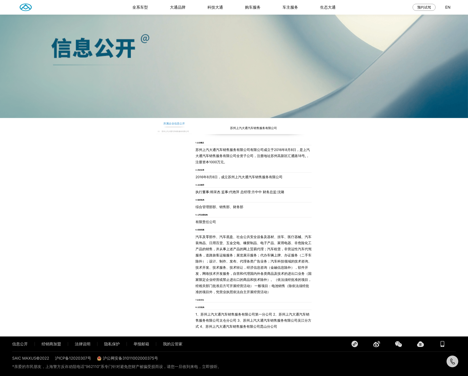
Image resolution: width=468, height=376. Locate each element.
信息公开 (20, 344)
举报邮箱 (141, 344)
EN (447, 7)
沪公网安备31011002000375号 (130, 358)
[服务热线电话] (452, 361)
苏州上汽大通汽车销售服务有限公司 (175, 131)
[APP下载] (442, 344)
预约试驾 (424, 7)
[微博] (376, 344)
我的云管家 (172, 344)
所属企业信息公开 (174, 123)
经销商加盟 (51, 344)
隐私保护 (112, 344)
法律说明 (82, 344)
